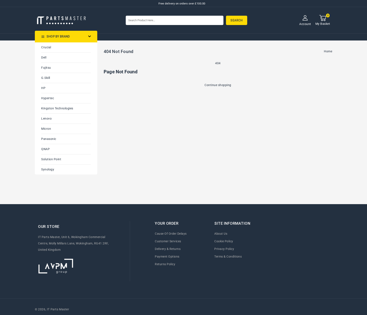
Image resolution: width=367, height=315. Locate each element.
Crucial (46, 47)
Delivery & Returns (168, 249)
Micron (46, 128)
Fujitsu (46, 67)
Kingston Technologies (57, 108)
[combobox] (174, 20)
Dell (43, 57)
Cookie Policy (223, 241)
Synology (47, 169)
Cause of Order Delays (171, 233)
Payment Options (167, 256)
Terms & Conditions (228, 256)
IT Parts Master (58, 309)
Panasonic (48, 139)
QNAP (45, 149)
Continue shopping (218, 85)
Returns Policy (165, 264)
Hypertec (47, 98)
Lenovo (46, 118)
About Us (220, 233)
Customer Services (168, 241)
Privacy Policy (224, 249)
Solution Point (51, 159)
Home (328, 51)
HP (43, 88)
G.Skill (45, 77)
